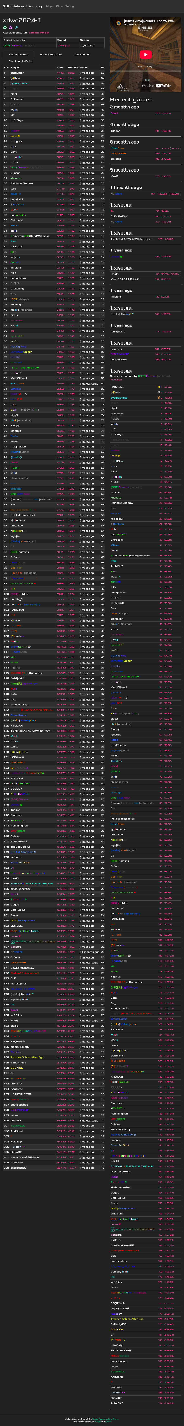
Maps (49, 6)
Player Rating (65, 6)
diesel (108, 1422)
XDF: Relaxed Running (22, 6)
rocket (98, 1422)
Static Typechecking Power (105, 1419)
